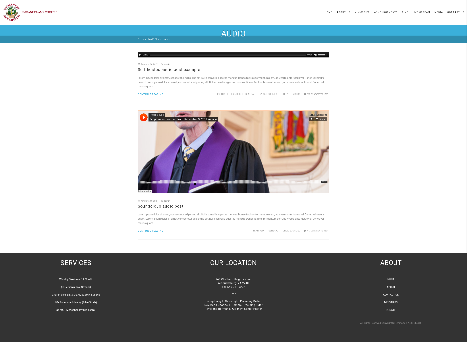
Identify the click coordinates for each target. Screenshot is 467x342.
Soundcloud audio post (161, 206)
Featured (235, 94)
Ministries (362, 12)
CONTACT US (391, 294)
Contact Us (455, 12)
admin (167, 64)
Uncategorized (268, 94)
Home (328, 12)
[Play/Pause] (140, 54)
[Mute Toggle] (315, 54)
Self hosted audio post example (169, 69)
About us (343, 12)
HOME (391, 279)
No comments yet (317, 94)
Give (405, 12)
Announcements (386, 12)
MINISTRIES (391, 302)
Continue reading (151, 94)
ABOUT (391, 287)
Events (221, 94)
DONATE (391, 309)
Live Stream (421, 12)
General (250, 94)
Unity (285, 94)
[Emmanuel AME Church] (30, 12)
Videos (296, 94)
